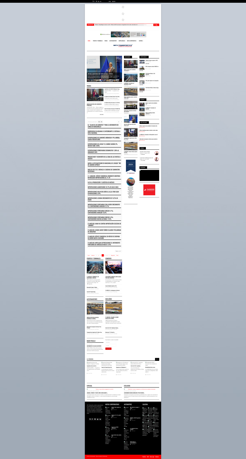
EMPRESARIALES (122, 40)
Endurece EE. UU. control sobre (116, 416)
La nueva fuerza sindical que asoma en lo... (147, 157)
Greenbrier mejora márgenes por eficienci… (134, 393)
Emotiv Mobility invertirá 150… (111, 286)
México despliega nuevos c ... (121, 367)
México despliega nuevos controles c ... (150, 113)
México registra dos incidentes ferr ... (151, 104)
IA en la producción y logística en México (101, 182)
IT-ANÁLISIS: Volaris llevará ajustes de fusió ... (130, 152)
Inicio (89, 255)
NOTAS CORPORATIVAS (131, 40)
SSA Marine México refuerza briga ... (152, 88)
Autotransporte (113, 40)
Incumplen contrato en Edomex (145, 151)
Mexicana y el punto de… (110, 332)
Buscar (156, 24)
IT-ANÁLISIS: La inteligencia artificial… (112, 290)
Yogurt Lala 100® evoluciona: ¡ (114, 428)
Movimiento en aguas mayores (94, 346)
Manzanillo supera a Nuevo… (92, 287)
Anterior (93, 255)
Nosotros (144, 456)
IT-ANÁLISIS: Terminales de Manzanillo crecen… (93, 277)
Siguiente (113, 255)
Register (113, 1)
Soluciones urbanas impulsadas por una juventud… (113, 277)
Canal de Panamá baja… (91, 291)
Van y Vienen (143, 160)
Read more (101, 114)
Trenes (105, 40)
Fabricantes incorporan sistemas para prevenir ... (130, 111)
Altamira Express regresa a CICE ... (152, 60)
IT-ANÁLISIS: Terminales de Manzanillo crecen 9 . (149, 134)
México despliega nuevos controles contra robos (149, 130)
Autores (141, 40)
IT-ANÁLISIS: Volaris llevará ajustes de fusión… (111, 318)
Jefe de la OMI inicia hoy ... (150, 366)
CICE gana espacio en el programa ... (152, 81)
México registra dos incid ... (92, 366)
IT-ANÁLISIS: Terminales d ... (106, 372)
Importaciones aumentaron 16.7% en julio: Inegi (103, 187)
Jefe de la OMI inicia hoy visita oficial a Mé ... (130, 125)
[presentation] (156, 359)
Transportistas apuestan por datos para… (94, 332)
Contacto (157, 456)
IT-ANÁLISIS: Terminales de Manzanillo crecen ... (129, 84)
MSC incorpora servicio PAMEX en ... (152, 67)
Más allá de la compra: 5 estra (134, 408)
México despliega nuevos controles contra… (93, 318)
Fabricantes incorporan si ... (136, 367)
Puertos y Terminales (98, 40)
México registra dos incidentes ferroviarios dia (148, 126)
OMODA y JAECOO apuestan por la (135, 418)
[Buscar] (99, 122)
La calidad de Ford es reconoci (134, 429)
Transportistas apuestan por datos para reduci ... (130, 139)
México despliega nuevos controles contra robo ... (130, 98)
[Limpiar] (101, 122)
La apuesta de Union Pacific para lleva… (112, 96)
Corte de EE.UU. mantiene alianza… (112, 328)
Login (110, 1)
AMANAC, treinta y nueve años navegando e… (97, 393)
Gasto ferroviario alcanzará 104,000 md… (112, 108)
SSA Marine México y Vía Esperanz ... (150, 74)
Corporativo (143, 154)
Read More (147, 63)
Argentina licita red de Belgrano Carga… (112, 89)
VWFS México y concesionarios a (133, 442)
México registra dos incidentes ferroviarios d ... (130, 70)
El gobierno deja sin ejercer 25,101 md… (112, 102)
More (121, 80)
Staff (148, 456)
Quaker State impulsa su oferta (116, 408)
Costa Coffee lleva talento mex (116, 436)
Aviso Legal (152, 456)
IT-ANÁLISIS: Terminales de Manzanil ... (151, 108)
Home (89, 40)
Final (117, 255)
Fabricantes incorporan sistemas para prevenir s (149, 139)
